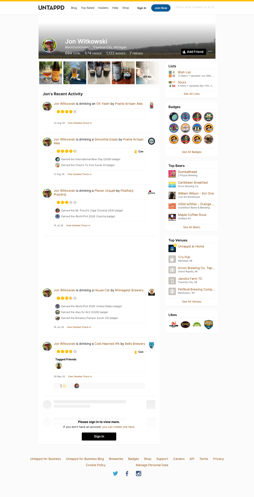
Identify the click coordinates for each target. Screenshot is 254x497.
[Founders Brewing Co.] (185, 324)
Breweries (116, 459)
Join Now (161, 8)
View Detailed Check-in (80, 123)
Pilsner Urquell (105, 190)
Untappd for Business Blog (85, 459)
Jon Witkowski (64, 103)
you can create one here (118, 426)
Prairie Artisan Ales (129, 103)
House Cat (102, 290)
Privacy (218, 459)
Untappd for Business (45, 459)
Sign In (141, 8)
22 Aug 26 (59, 123)
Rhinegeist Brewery (129, 290)
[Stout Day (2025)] (208, 139)
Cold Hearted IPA (107, 343)
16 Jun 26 (59, 327)
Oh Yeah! (103, 103)
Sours (182, 82)
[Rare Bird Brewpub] (173, 324)
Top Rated (87, 7)
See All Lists (192, 93)
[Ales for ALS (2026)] (208, 117)
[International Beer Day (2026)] (173, 117)
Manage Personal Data (152, 465)
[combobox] (195, 7)
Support (162, 459)
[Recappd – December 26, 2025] (173, 139)
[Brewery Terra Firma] (197, 324)
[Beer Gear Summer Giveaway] (185, 128)
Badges (133, 459)
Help (115, 7)
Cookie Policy (96, 465)
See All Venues (191, 301)
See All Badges (191, 152)
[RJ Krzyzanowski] (76, 385)
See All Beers (191, 227)
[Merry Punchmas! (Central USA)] (185, 139)
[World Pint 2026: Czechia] (185, 117)
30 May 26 (59, 376)
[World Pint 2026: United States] (173, 128)
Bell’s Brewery (135, 343)
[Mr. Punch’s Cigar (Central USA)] (197, 117)
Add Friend (195, 51)
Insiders (103, 7)
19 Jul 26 (58, 225)
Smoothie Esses (106, 139)
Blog (74, 7)
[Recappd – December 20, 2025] (197, 139)
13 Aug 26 (59, 174)
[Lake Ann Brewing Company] (208, 324)
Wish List (184, 72)
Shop (125, 7)
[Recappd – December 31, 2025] (208, 128)
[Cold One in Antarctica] (197, 128)
